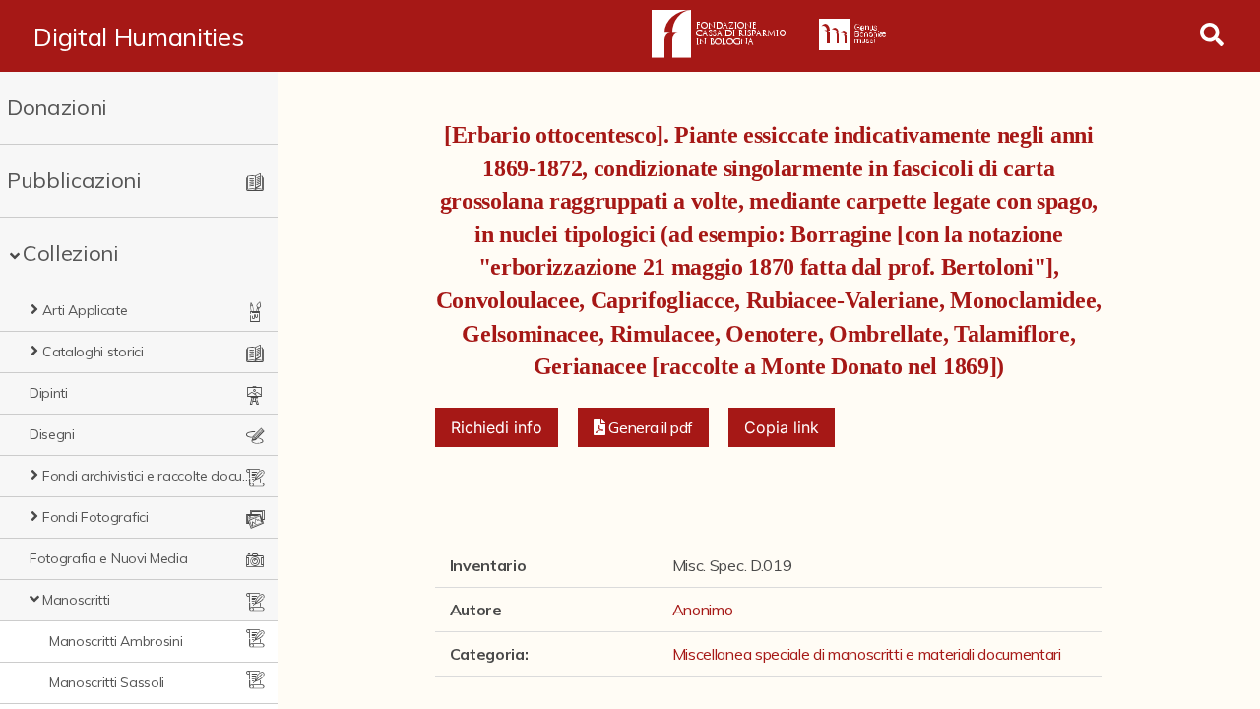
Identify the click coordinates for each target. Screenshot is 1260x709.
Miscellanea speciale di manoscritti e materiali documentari (866, 654)
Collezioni (71, 253)
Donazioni (57, 107)
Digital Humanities (138, 36)
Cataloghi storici (93, 351)
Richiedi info (496, 427)
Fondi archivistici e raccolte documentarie (147, 475)
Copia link (781, 427)
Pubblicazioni (74, 180)
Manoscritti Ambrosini (115, 641)
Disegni (52, 434)
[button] (644, 427)
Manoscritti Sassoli (106, 682)
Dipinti (49, 393)
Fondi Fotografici (95, 517)
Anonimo (702, 609)
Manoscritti (75, 600)
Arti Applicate (85, 310)
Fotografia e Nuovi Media (108, 558)
